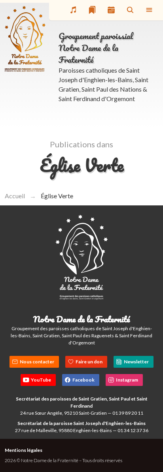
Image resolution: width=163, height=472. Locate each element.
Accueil (15, 195)
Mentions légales (23, 450)
